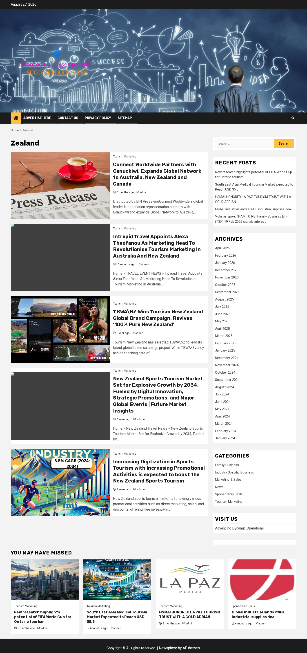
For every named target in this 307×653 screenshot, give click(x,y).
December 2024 (226, 358)
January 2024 (225, 438)
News (219, 487)
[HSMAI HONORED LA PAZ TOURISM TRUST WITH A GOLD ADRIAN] (190, 579)
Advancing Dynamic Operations (239, 528)
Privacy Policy (98, 118)
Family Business (227, 465)
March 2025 (223, 336)
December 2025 (226, 270)
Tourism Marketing (124, 156)
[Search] (293, 118)
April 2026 (222, 248)
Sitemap (125, 118)
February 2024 (225, 431)
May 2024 (222, 409)
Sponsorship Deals (229, 494)
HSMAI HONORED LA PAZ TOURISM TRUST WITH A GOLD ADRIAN (189, 614)
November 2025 (226, 277)
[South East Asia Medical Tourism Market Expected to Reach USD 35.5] (117, 579)
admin (143, 192)
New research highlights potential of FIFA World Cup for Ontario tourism (42, 617)
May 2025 (222, 321)
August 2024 (224, 387)
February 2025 (225, 343)
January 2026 (225, 263)
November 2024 (226, 365)
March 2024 (223, 424)
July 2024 (222, 394)
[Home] (15, 118)
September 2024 (227, 380)
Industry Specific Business (234, 472)
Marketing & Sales (228, 480)
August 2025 (224, 299)
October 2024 (225, 372)
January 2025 (225, 350)
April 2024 (222, 416)
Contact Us (68, 118)
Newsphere (168, 648)
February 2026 (225, 256)
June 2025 (222, 314)
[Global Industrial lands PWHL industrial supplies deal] (262, 579)
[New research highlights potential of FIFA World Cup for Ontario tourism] (45, 579)
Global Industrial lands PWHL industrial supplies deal (253, 209)
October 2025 (225, 285)
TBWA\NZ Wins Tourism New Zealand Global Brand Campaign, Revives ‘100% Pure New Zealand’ (158, 318)
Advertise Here (37, 118)
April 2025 (222, 329)
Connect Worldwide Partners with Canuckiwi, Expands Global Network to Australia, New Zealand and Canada (157, 174)
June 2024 (222, 402)
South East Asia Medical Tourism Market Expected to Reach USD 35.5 (117, 617)
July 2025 (222, 307)
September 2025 (227, 292)
